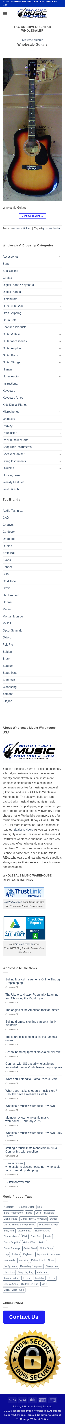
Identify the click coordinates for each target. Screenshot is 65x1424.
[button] (5, 13)
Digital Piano (10, 1218)
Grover (7, 588)
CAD (6, 517)
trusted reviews (25, 943)
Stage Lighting (25, 1272)
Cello (38, 1212)
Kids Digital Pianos (15, 404)
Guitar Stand (30, 1248)
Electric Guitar (11, 1236)
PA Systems (10, 1266)
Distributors (10, 299)
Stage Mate (10, 672)
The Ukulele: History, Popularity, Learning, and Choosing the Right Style (32, 996)
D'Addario (49, 1212)
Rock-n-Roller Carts (15, 440)
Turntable (39, 1278)
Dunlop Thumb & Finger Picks (19, 1224)
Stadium (8, 665)
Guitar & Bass (11, 334)
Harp (6, 1254)
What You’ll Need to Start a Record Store (31, 1079)
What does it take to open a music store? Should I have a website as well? (31, 1092)
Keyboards (9, 1260)
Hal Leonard (11, 595)
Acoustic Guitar (26, 1207)
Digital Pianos (12, 291)
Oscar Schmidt (12, 630)
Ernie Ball (9, 552)
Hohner (7, 602)
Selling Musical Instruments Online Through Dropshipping (33, 981)
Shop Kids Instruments (17, 446)
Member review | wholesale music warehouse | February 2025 (27, 1119)
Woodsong (10, 687)
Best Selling (10, 270)
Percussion (10, 432)
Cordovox (9, 531)
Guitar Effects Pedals (34, 1242)
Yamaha (8, 693)
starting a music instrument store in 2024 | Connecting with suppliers (31, 1150)
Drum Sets (9, 320)
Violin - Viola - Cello (14, 1289)
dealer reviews (23, 829)
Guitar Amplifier (12, 348)
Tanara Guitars (11, 1278)
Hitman (7, 369)
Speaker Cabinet (13, 454)
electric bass (24, 1230)
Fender (7, 567)
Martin (7, 609)
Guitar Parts (10, 355)
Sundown (9, 679)
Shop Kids (9, 1272)
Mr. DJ (7, 623)
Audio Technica (13, 510)
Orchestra (9, 418)
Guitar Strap (46, 1248)
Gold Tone (9, 581)
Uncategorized (12, 475)
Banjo (29, 1212)
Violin (44, 1284)
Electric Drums (42, 1230)
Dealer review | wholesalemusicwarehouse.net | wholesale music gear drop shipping (32, 1167)
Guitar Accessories (15, 341)
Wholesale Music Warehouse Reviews (30, 1105)
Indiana (16, 1254)
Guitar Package (12, 1248)
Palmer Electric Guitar (42, 1260)
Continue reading (32, 216)
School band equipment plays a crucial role (33, 1052)
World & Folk (11, 489)
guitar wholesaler (51, 228)
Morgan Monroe (13, 616)
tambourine (42, 1272)
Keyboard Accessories (48, 1254)
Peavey (7, 425)
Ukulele (52, 1278)
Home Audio (11, 376)
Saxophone (52, 1266)
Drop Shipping (12, 313)
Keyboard (9, 390)
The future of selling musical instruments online (31, 1038)
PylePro (8, 644)
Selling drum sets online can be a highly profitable (31, 1023)
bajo (39, 1207)
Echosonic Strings (48, 1224)
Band (6, 263)
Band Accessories (13, 1212)
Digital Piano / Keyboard (18, 284)
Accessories (10, 256)
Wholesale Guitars (32, 44)
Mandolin (23, 1260)
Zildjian (7, 701)
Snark (6, 658)
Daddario (9, 538)
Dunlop (7, 545)
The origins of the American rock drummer (32, 1010)
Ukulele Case (11, 1284)
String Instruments (14, 461)
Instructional (10, 383)
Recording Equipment (31, 1266)
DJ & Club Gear (13, 306)
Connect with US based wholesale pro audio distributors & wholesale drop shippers (33, 1065)
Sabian (7, 651)
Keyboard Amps (13, 397)
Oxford (7, 637)
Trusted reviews (13, 901)
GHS (6, 574)
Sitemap (47, 1406)
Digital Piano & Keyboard (33, 1218)
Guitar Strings (11, 362)
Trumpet (27, 1278)
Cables (7, 277)
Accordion (9, 1207)
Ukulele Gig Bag (29, 1284)
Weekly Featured (14, 482)
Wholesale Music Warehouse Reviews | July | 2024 (33, 1134)
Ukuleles (8, 468)
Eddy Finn (9, 1230)
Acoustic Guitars (32, 40)
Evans (7, 560)
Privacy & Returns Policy (27, 1406)
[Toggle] (60, 256)
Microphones (11, 411)
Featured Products (14, 327)
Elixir (24, 1236)
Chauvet (8, 524)
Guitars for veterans (17, 1182)
